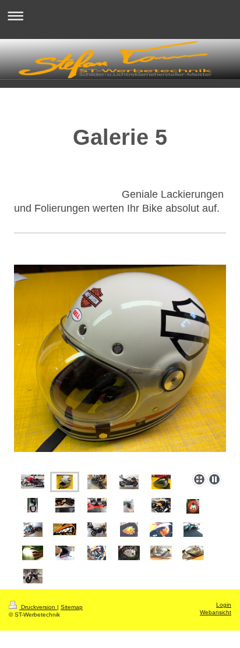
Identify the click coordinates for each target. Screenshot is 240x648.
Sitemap (72, 607)
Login (223, 604)
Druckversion (38, 607)
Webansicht (215, 612)
